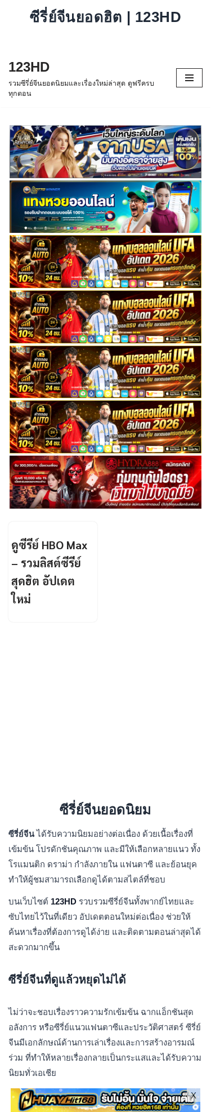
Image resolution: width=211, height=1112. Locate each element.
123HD (65, 901)
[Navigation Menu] (189, 77)
